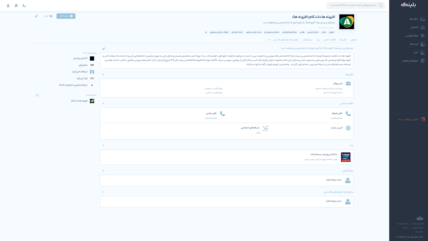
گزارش (46, 16)
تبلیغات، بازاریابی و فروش (219, 32)
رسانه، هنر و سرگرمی (253, 32)
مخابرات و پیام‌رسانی (271, 32)
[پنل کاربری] (8, 6)
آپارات (258, 133)
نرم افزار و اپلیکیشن (289, 32)
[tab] (354, 39)
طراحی (302, 32)
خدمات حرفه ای (237, 32)
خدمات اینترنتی (313, 32)
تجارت (324, 32)
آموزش (331, 32)
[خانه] (16, 6)
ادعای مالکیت (64, 16)
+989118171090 (336, 118)
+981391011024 (211, 118)
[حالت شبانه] (24, 6)
